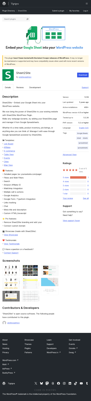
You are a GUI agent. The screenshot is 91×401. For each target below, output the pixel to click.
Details (8, 87)
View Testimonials (12, 244)
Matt (5, 364)
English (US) (84, 128)
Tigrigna (11, 383)
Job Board (8, 144)
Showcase (29, 340)
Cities (6, 161)
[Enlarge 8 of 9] (55, 281)
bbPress (7, 368)
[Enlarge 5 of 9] (36, 281)
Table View (9, 154)
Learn (49, 340)
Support (85, 87)
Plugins (28, 348)
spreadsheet (83, 143)
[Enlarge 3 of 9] (16, 294)
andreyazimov (25, 77)
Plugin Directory (8, 11)
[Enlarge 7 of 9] (55, 268)
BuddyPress (8, 373)
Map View (8, 165)
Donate (73, 348)
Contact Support (11, 253)
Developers (52, 348)
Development (35, 87)
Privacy (5, 352)
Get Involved (74, 340)
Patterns (28, 352)
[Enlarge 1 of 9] (16, 268)
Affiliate (7, 147)
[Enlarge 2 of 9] (16, 281)
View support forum (71, 220)
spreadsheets (83, 148)
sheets (85, 138)
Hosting (5, 348)
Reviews (20, 87)
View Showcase (11, 235)
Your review (68, 198)
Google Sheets (82, 133)
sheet (79, 138)
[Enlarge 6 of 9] (36, 294)
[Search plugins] (27, 19)
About (5, 340)
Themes (28, 344)
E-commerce (9, 151)
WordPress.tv (54, 352)
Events (7, 158)
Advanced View (70, 154)
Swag (72, 352)
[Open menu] (87, 3)
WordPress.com (10, 360)
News (4, 344)
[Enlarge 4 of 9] (36, 268)
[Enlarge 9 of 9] (55, 291)
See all (86, 198)
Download (83, 75)
